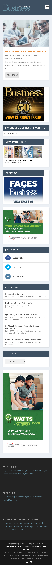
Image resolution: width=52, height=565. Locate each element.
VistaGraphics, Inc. (14, 546)
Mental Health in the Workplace (25, 51)
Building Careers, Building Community (23, 339)
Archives (38, 296)
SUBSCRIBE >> (10, 133)
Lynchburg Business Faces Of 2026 (21, 314)
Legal (44, 296)
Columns (36, 55)
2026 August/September (25, 296)
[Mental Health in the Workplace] (26, 33)
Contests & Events (12, 333)
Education (9, 344)
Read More (12, 75)
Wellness (8, 58)
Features (15, 319)
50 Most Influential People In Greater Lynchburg (22, 327)
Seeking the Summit (14, 294)
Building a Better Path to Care (19, 303)
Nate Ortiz (17, 55)
